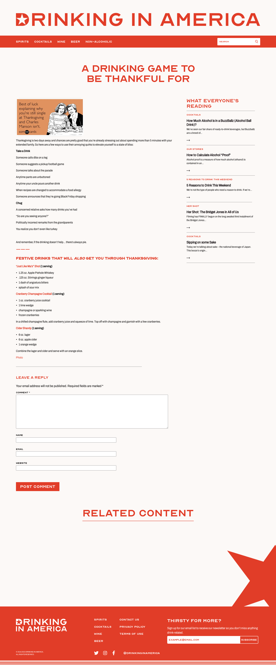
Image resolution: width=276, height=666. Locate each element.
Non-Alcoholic (98, 41)
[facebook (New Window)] (115, 653)
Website (21, 463)
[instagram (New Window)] (106, 653)
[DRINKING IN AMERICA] (138, 19)
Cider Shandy (23, 328)
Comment (23, 392)
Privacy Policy (132, 626)
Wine (61, 41)
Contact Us (129, 619)
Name (19, 435)
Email (19, 449)
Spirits (22, 41)
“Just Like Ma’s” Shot (28, 266)
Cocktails (43, 41)
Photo (19, 357)
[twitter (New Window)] (97, 653)
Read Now (190, 256)
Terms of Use (131, 633)
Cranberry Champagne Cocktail (34, 293)
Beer (75, 41)
